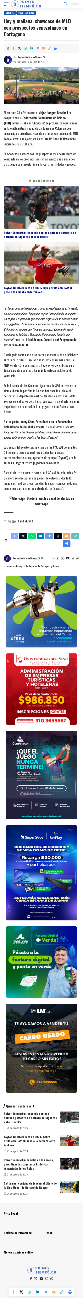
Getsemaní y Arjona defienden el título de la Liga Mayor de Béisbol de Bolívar (30, 1185)
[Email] (43, 48)
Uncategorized (26, 12)
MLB (30, 521)
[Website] (53, 558)
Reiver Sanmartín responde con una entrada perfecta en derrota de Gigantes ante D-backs (40, 235)
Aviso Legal (11, 1213)
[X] (62, 558)
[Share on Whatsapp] (25, 48)
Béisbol (10, 12)
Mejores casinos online (18, 1252)
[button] (7, 4)
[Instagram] (73, 558)
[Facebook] (58, 558)
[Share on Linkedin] (31, 48)
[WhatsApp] (77, 558)
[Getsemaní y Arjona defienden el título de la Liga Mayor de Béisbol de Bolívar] (69, 1187)
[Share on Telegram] (37, 48)
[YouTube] (68, 558)
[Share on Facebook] (13, 48)
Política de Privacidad (18, 1233)
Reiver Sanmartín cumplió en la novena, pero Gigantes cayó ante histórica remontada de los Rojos (29, 1164)
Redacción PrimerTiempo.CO (31, 57)
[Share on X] (19, 48)
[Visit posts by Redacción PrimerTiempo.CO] (8, 60)
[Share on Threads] (58, 536)
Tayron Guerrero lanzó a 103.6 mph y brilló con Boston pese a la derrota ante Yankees (38, 290)
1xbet (48, 1233)
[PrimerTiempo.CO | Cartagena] (26, 4)
